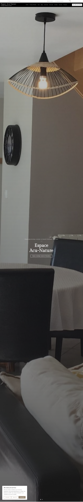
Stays (42, 4)
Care (39, 4)
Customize (7, 497)
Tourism (60, 4)
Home (27, 4)
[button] (77, 5)
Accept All (22, 497)
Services (46, 4)
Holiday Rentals (33, 4)
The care (51, 4)
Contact (56, 4)
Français (65, 4)
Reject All (15, 497)
